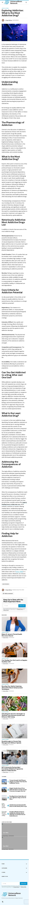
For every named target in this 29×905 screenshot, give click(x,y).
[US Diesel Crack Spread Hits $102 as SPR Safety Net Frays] (4, 805)
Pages (3, 863)
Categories (4, 868)
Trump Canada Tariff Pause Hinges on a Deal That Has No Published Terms (18, 781)
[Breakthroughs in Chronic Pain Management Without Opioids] (14, 731)
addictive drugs (6, 584)
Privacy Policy (20, 609)
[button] (2, 2)
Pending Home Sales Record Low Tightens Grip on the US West (17, 797)
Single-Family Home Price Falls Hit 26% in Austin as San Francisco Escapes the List (18, 789)
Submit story (5, 876)
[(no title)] (14, 829)
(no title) (5, 833)
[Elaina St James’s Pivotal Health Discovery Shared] (14, 624)
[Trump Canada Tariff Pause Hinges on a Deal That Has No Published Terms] (4, 781)
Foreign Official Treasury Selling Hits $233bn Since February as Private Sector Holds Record (17, 814)
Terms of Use (6, 610)
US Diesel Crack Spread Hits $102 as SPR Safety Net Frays (18, 805)
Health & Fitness (5, 8)
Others (3, 872)
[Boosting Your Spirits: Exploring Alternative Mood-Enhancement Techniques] (14, 676)
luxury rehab (19, 571)
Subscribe (22, 605)
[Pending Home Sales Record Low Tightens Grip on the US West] (4, 797)
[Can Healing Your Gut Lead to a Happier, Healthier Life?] (14, 650)
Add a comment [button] (9, 593)
